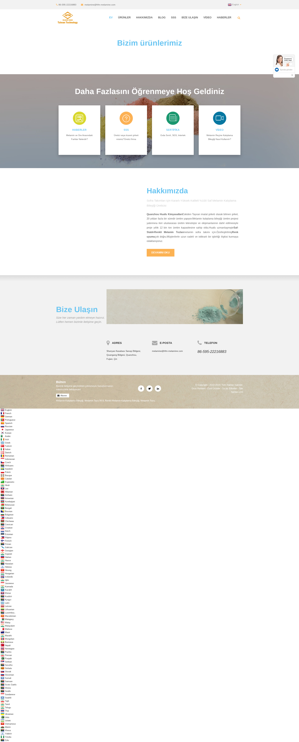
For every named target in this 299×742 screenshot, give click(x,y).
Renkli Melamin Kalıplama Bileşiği (122, 400)
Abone (63, 395)
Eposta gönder (286, 70)
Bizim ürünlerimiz (149, 43)
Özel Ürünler (213, 388)
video (219, 130)
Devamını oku (160, 252)
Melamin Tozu (147, 400)
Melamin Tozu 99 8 (94, 400)
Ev (111, 17)
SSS (173, 17)
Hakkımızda (144, 17)
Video (207, 17)
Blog (162, 17)
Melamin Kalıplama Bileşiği (69, 400)
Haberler (224, 17)
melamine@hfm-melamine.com (100, 4)
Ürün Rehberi (198, 388)
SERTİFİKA (173, 130)
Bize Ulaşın (190, 17)
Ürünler (124, 17)
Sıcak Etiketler (229, 388)
